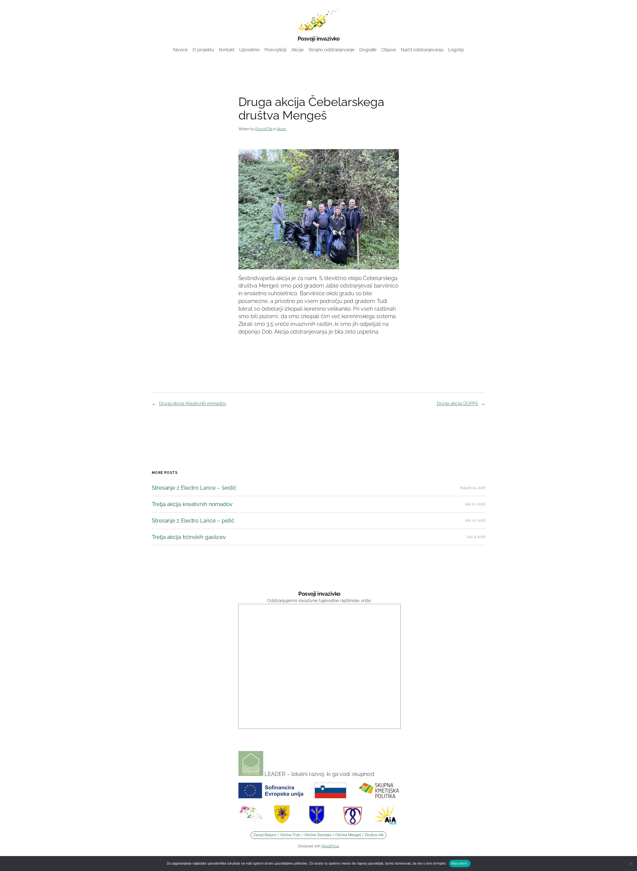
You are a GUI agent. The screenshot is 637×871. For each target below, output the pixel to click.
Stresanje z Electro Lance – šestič (194, 488)
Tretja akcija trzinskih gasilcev (189, 537)
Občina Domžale (317, 835)
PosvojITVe (263, 129)
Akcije (281, 129)
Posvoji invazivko (319, 38)
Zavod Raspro (264, 835)
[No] (630, 863)
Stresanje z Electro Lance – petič (193, 521)
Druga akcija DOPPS (457, 403)
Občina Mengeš (348, 835)
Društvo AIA (374, 835)
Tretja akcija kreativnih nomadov (192, 504)
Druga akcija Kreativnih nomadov (192, 403)
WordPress (330, 846)
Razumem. (460, 863)
